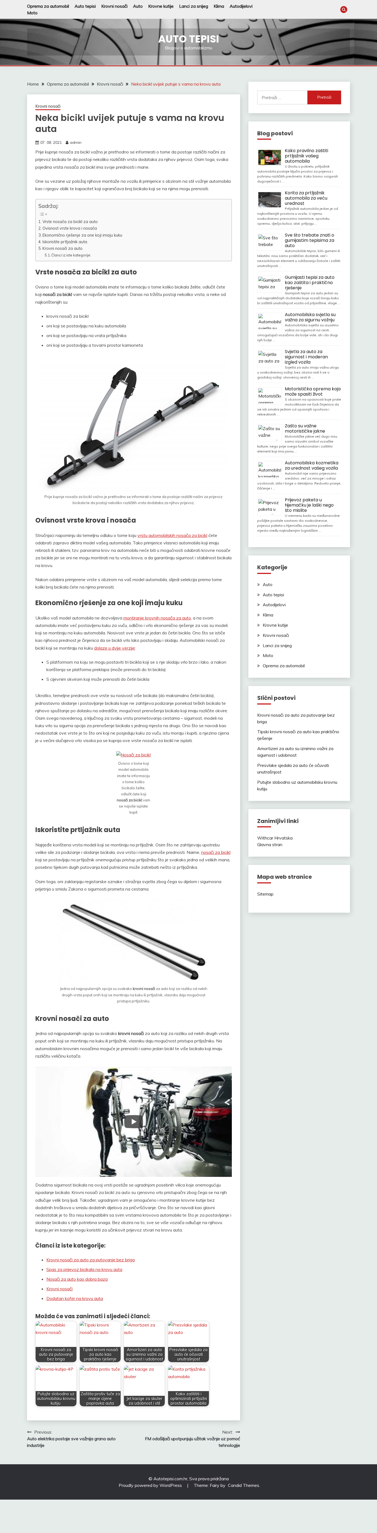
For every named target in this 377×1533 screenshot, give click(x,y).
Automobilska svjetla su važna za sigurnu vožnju (310, 317)
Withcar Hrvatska (275, 838)
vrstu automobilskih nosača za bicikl (172, 535)
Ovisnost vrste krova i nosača (70, 228)
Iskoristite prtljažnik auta (65, 241)
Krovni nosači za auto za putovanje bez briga (90, 1259)
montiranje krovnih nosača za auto (157, 618)
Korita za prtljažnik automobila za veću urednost (306, 198)
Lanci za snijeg (193, 6)
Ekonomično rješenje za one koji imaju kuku (82, 235)
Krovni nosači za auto (63, 248)
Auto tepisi (85, 6)
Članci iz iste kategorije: (71, 255)
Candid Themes (243, 1485)
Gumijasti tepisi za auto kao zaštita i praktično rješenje (309, 282)
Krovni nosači (114, 6)
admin (75, 142)
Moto (32, 12)
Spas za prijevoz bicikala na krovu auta (84, 1269)
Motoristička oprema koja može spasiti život (313, 391)
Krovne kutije (161, 6)
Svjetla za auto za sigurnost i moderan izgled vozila (306, 356)
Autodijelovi (241, 6)
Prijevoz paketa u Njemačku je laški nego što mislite (309, 505)
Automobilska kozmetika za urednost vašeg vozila (311, 465)
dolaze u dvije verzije (114, 648)
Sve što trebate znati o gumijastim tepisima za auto (309, 240)
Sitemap (265, 894)
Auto (138, 6)
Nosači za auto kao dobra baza (77, 1279)
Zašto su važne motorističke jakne (305, 428)
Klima (219, 6)
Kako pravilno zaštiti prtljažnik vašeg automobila (306, 155)
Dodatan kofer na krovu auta (74, 1298)
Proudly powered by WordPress (151, 1485)
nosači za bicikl (215, 852)
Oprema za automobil (48, 6)
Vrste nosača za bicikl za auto (70, 221)
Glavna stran (269, 844)
